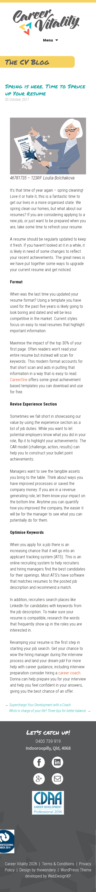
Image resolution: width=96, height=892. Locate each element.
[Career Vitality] (46, 19)
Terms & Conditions (58, 863)
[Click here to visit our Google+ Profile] (39, 779)
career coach (69, 673)
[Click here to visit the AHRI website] (7, 836)
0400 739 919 (48, 741)
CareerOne (18, 379)
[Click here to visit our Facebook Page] (39, 762)
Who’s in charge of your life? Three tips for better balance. (50, 711)
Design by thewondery (37, 870)
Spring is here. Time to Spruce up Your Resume (45, 89)
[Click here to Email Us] (57, 779)
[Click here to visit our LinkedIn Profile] (57, 762)
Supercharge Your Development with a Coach (38, 705)
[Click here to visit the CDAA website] (48, 802)
